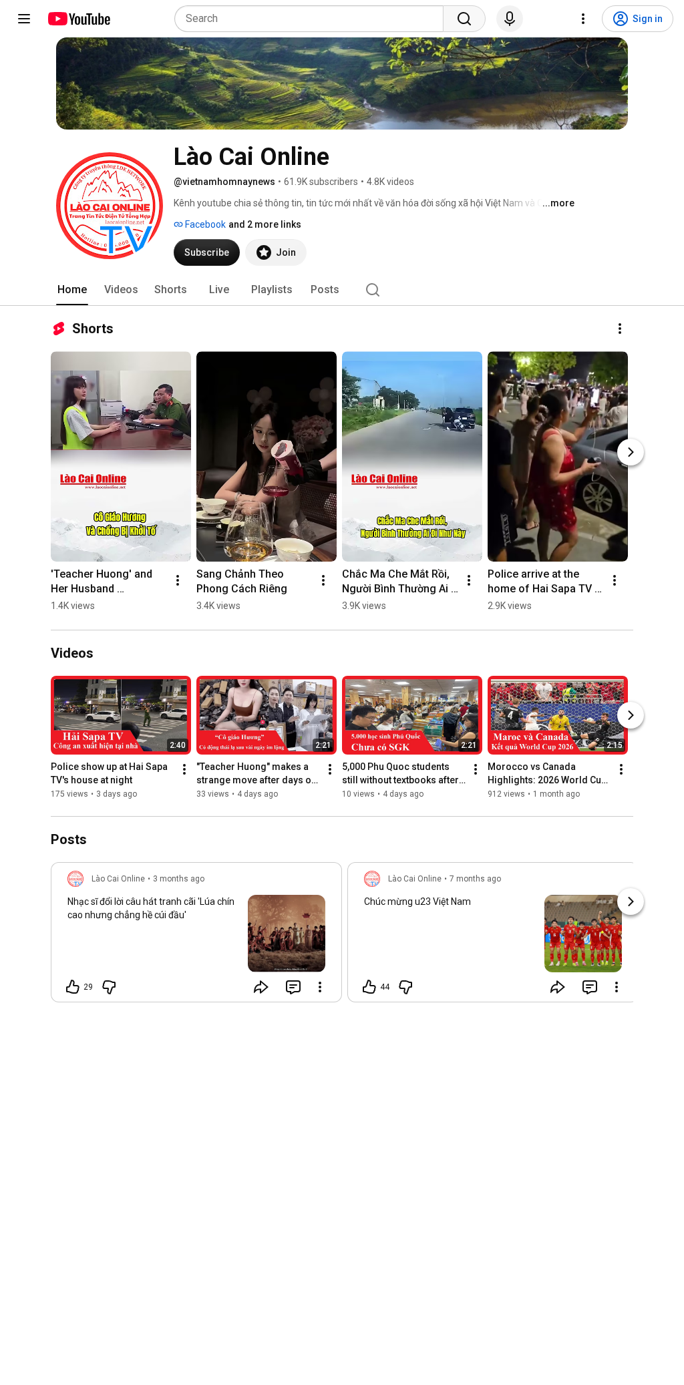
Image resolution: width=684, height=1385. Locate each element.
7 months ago (475, 878)
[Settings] (583, 19)
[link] (196, 936)
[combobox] (313, 19)
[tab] (72, 290)
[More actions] (620, 328)
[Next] (630, 452)
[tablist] (342, 290)
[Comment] (293, 987)
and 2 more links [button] (264, 224)
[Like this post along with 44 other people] (369, 987)
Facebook (204, 224)
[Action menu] (320, 987)
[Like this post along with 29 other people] (72, 987)
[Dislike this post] (109, 987)
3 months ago (178, 878)
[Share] (261, 987)
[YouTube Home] (78, 18)
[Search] (464, 18)
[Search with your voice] (509, 18)
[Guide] (24, 19)
